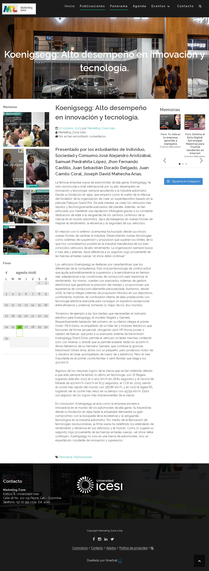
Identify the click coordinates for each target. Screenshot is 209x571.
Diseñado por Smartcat (102, 560)
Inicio (70, 6)
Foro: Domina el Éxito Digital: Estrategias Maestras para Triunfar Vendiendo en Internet (195, 144)
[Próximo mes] (46, 273)
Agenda (139, 6)
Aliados (111, 548)
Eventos (158, 6)
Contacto (185, 6)
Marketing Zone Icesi (101, 128)
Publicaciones (92, 6)
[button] (200, 7)
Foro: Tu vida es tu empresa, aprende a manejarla (170, 139)
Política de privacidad (133, 548)
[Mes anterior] (6, 273)
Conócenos (80, 548)
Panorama (119, 6)
